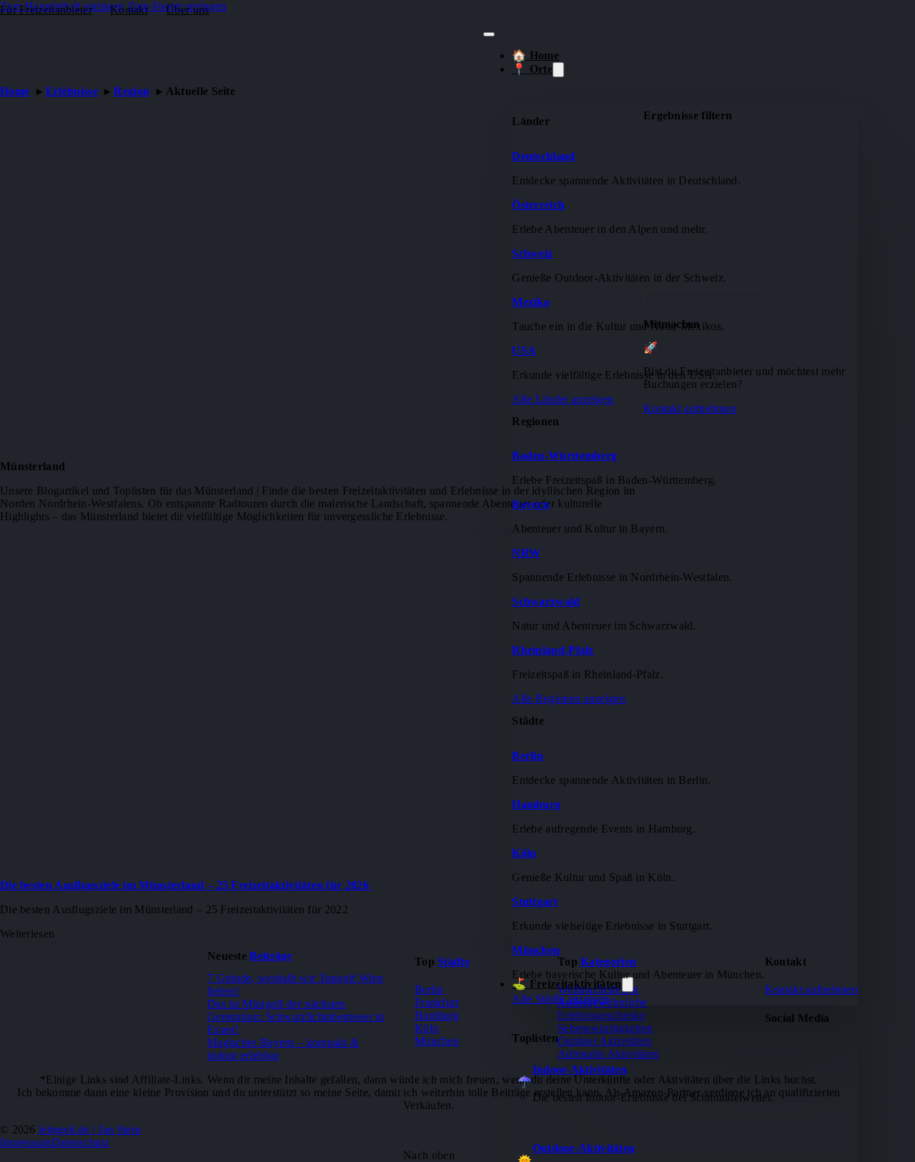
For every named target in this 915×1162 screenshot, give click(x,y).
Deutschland (543, 156)
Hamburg (536, 804)
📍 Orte (532, 69)
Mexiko (531, 302)
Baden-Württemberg (564, 456)
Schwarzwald (546, 601)
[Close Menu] (489, 34)
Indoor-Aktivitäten (580, 1069)
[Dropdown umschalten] (558, 69)
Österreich (538, 205)
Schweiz (532, 253)
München (536, 950)
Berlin (527, 756)
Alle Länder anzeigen (562, 399)
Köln (524, 853)
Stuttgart (535, 901)
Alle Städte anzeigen (560, 999)
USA (524, 350)
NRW (526, 553)
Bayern (530, 504)
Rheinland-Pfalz (553, 650)
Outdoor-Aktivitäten (584, 1148)
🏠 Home (535, 55)
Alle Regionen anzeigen (568, 698)
